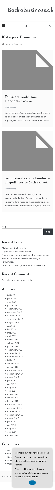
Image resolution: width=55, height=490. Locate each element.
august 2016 (13, 418)
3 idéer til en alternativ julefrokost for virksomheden (26, 255)
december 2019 (14, 308)
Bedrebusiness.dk (30, 11)
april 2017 (12, 391)
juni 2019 (11, 329)
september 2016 (15, 415)
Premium (11, 460)
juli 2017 (11, 380)
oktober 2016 (13, 411)
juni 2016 (11, 425)
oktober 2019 (13, 315)
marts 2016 (12, 435)
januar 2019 (12, 346)
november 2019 (14, 312)
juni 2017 (11, 384)
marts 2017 (12, 394)
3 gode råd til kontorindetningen (16, 251)
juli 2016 (11, 421)
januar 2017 (12, 401)
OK (32, 483)
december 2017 (14, 370)
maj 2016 (11, 428)
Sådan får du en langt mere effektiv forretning (23, 265)
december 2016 (14, 404)
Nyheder (11, 457)
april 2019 (12, 336)
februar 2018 (13, 363)
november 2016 (14, 408)
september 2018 (15, 356)
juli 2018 (11, 360)
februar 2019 (13, 343)
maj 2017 (11, 387)
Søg (4, 226)
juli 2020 (11, 295)
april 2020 (12, 302)
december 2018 (14, 350)
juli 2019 (11, 326)
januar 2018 (12, 367)
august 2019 (13, 322)
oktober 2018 (13, 353)
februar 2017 (13, 397)
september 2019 (15, 319)
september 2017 (15, 374)
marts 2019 (12, 339)
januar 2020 (12, 305)
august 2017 (13, 377)
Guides (10, 453)
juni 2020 (11, 298)
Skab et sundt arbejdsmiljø (14, 248)
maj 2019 (11, 332)
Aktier (10, 450)
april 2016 (12, 432)
